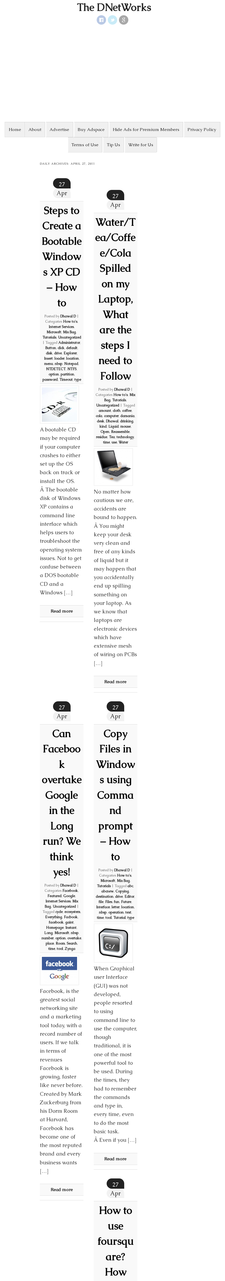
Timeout (66, 379)
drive (58, 353)
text (128, 912)
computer (111, 416)
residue (101, 437)
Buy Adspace (91, 129)
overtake (74, 938)
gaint (69, 922)
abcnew (107, 891)
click (61, 348)
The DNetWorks (114, 7)
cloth (116, 410)
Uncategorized (69, 337)
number (48, 938)
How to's (70, 321)
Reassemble (120, 431)
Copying (122, 891)
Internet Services (61, 326)
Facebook (70, 890)
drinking (126, 421)
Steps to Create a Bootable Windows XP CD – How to (62, 256)
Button (50, 348)
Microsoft (54, 332)
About (34, 129)
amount (105, 410)
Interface (103, 907)
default (71, 348)
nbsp (58, 363)
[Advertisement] (113, 73)
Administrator (69, 342)
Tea (112, 437)
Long (48, 932)
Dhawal (112, 421)
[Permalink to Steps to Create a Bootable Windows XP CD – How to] (59, 404)
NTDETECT (56, 369)
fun (116, 901)
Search (72, 943)
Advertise (59, 129)
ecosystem (72, 911)
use (114, 442)
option (54, 374)
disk (49, 353)
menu (48, 363)
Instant (70, 927)
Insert (48, 358)
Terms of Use (84, 144)
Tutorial (119, 917)
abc (130, 886)
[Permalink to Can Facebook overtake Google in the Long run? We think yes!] (59, 970)
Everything (53, 917)
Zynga (70, 948)
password (50, 379)
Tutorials (49, 337)
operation (116, 912)
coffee (127, 410)
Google (69, 896)
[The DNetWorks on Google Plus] (123, 20)
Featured (54, 896)
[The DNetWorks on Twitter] (112, 20)
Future (126, 901)
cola (99, 416)
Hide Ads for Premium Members (146, 129)
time (106, 442)
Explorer (70, 353)
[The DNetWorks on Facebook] (101, 20)
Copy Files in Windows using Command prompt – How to (115, 795)
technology (125, 437)
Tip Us (113, 144)
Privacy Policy (202, 129)
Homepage (55, 927)
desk (100, 421)
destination (104, 896)
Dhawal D (68, 316)
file (101, 901)
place (50, 943)
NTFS (71, 369)
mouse (125, 426)
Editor (129, 896)
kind (103, 426)
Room (60, 943)
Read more (62, 611)
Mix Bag (69, 332)
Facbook (71, 917)
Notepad (71, 363)
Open (104, 431)
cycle (59, 911)
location (72, 358)
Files (108, 901)
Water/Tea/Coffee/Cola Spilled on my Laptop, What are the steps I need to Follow (115, 298)
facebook (56, 922)
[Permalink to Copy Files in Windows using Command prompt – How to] (113, 943)
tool (60, 948)
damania (127, 416)
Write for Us (140, 144)
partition (67, 374)
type (77, 379)
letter (116, 907)
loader (59, 358)
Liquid (113, 426)
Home (15, 129)
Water (123, 442)
